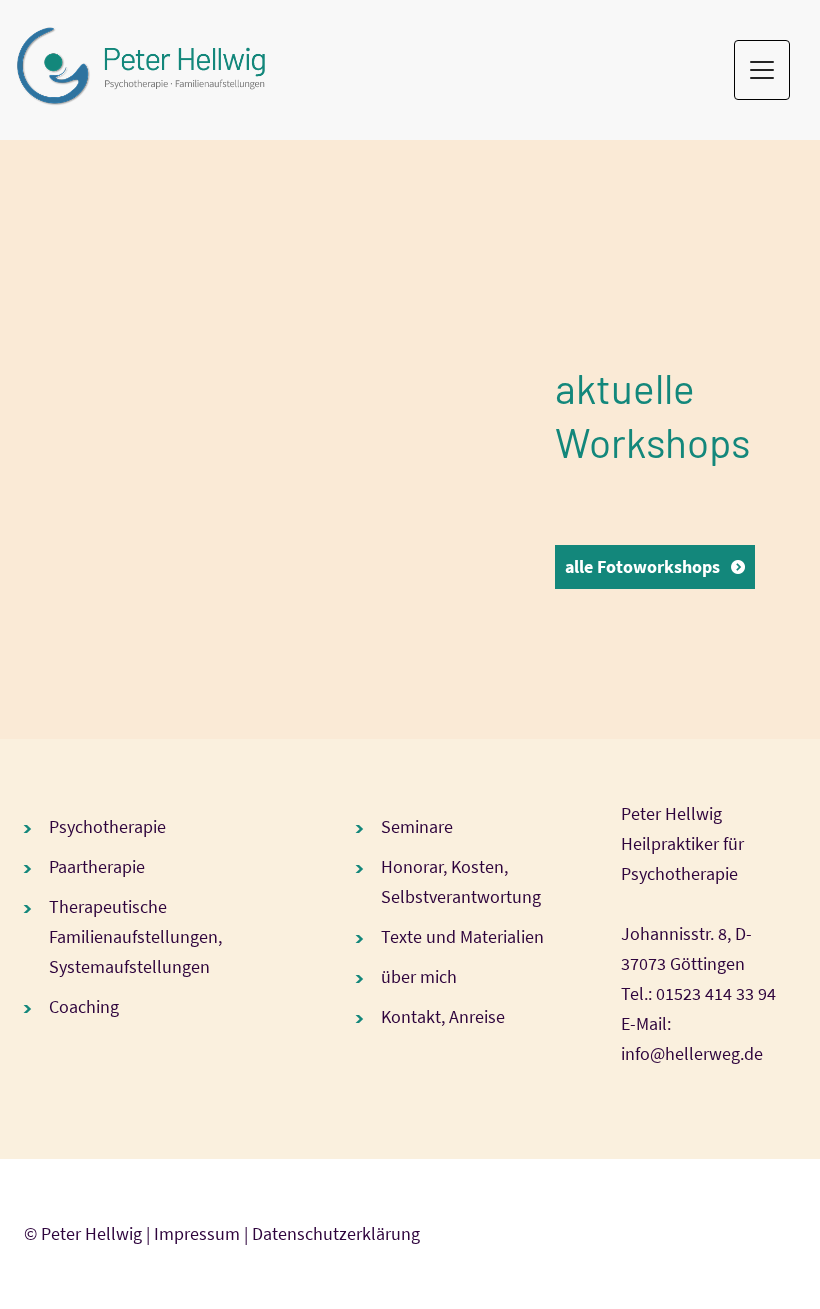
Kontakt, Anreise (443, 1016)
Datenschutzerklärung (336, 1233)
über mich (419, 976)
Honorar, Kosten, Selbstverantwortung (461, 881)
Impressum (197, 1233)
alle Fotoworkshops (642, 566)
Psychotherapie (107, 826)
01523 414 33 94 (716, 993)
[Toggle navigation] (762, 70)
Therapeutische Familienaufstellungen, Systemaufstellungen (135, 936)
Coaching (84, 1006)
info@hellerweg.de (692, 1053)
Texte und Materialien (462, 936)
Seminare (417, 826)
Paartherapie (97, 866)
